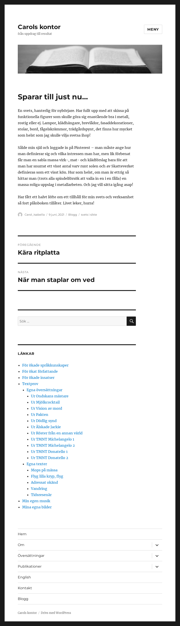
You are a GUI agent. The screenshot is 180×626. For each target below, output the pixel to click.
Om (21, 545)
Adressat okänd (44, 482)
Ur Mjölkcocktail (45, 402)
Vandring (39, 488)
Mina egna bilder (37, 507)
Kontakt (25, 588)
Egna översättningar (44, 390)
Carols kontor (39, 27)
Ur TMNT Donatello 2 (49, 458)
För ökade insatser (38, 377)
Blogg (72, 214)
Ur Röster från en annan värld (57, 433)
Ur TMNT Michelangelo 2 (53, 445)
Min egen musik (36, 501)
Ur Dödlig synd (44, 421)
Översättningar (31, 556)
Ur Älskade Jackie (46, 427)
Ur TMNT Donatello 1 (49, 451)
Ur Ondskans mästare (49, 396)
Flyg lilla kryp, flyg (47, 476)
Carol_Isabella (35, 214)
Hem (22, 534)
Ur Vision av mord (46, 408)
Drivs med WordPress (56, 613)
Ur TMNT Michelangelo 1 (52, 439)
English (24, 577)
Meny (153, 29)
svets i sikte (89, 214)
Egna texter (37, 464)
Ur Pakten (39, 414)
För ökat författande (40, 371)
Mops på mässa (44, 470)
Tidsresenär (41, 495)
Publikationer (29, 566)
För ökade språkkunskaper (45, 365)
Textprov (30, 384)
